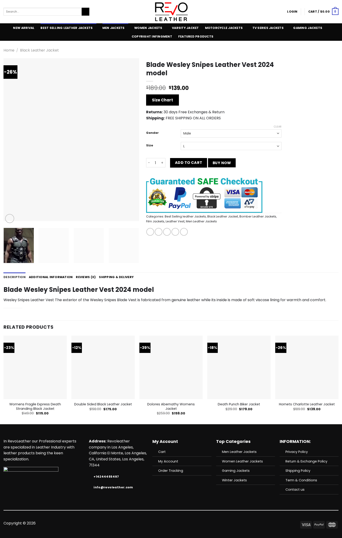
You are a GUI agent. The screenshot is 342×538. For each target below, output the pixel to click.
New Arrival (23, 28)
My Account (168, 461)
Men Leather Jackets (201, 221)
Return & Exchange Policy (306, 461)
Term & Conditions (301, 480)
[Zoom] (9, 218)
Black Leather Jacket (39, 50)
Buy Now (222, 162)
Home (8, 50)
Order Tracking (170, 470)
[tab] (14, 277)
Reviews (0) (86, 277)
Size (149, 145)
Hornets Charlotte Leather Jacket (307, 404)
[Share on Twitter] (158, 232)
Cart (162, 451)
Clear (278, 126)
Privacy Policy (296, 451)
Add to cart (188, 162)
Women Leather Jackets (242, 461)
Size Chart (162, 100)
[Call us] (176, 523)
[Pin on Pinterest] (175, 232)
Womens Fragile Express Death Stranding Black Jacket (35, 406)
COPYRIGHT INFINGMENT (152, 36)
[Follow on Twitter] (165, 523)
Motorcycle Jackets (224, 28)
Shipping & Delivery (116, 277)
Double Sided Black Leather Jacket (103, 404)
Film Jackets (155, 221)
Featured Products (195, 36)
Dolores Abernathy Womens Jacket (171, 406)
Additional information (51, 277)
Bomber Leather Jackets (257, 216)
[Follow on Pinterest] (182, 523)
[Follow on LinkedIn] (188, 523)
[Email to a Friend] (167, 232)
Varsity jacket (185, 28)
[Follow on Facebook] (154, 523)
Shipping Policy (297, 470)
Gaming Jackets (307, 28)
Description (14, 277)
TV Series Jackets (268, 28)
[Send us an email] (171, 523)
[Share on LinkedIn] (184, 232)
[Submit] (85, 12)
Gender (152, 132)
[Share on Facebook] (150, 232)
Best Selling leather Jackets (66, 28)
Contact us (295, 489)
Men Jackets (113, 28)
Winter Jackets (234, 480)
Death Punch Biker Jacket (239, 404)
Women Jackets (148, 28)
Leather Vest (175, 221)
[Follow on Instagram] (159, 523)
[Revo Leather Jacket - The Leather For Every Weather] (171, 11)
